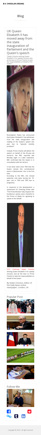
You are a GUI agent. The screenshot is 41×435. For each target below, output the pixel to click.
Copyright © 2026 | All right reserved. (20, 430)
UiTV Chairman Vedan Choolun (20, 269)
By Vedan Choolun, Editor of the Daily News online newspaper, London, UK (19, 285)
